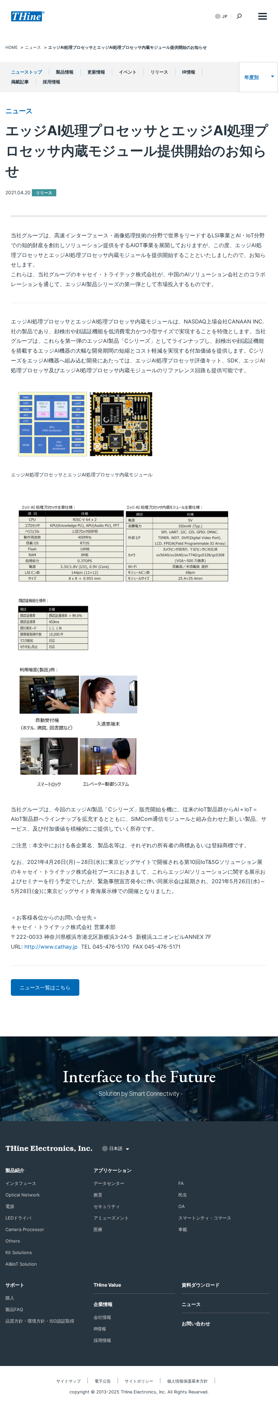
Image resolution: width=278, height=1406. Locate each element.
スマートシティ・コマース (204, 1218)
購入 (9, 1298)
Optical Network (22, 1194)
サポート (14, 1285)
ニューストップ (26, 72)
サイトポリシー (139, 1381)
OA (181, 1206)
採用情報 (51, 81)
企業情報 (103, 1304)
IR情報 (188, 72)
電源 (9, 1206)
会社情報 (102, 1317)
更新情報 (96, 72)
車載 (182, 1229)
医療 (98, 1229)
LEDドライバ (18, 1218)
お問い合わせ (196, 1323)
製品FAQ (14, 1309)
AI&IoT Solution (21, 1264)
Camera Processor (24, 1229)
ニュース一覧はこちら (45, 987)
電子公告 (103, 1381)
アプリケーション (113, 1170)
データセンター (109, 1183)
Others (12, 1241)
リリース (159, 72)
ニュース (19, 111)
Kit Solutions (18, 1252)
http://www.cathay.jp (51, 946)
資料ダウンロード (201, 1285)
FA (181, 1183)
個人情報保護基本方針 (187, 1381)
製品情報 (65, 72)
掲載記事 (20, 81)
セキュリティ (107, 1206)
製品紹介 (14, 1170)
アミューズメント (111, 1218)
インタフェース (20, 1183)
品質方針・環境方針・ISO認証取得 (39, 1321)
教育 (98, 1194)
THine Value (107, 1285)
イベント (128, 72)
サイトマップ (68, 1381)
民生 (182, 1194)
